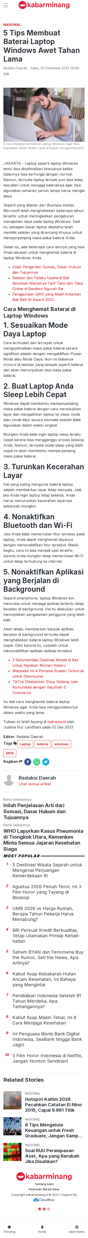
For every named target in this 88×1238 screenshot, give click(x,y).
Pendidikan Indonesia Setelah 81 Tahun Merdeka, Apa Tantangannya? (46, 1001)
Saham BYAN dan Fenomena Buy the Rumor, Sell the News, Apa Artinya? (47, 957)
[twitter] (45, 762)
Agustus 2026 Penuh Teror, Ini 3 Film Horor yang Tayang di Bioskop (46, 892)
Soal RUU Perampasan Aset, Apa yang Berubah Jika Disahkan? (52, 1156)
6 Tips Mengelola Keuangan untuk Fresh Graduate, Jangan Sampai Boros (53, 1130)
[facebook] (27, 762)
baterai (42, 744)
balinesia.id (56, 721)
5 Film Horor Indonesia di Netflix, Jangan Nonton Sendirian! (47, 1058)
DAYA (10, 753)
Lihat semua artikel (35, 784)
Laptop (25, 744)
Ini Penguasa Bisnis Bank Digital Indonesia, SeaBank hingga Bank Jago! (47, 1039)
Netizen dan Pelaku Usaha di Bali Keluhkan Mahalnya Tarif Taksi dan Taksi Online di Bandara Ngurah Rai (47, 283)
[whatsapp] (36, 762)
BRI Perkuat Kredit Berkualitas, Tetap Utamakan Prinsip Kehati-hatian (46, 935)
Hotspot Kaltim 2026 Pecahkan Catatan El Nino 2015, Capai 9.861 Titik (53, 1104)
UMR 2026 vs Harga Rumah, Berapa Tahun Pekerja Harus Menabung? (43, 914)
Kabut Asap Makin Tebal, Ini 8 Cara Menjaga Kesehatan (44, 1020)
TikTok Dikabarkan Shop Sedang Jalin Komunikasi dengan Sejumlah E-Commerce (45, 687)
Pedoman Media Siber (44, 1189)
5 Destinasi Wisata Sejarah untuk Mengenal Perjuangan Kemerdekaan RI (47, 870)
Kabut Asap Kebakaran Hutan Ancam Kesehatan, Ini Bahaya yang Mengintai (44, 979)
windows (61, 744)
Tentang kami (44, 1184)
